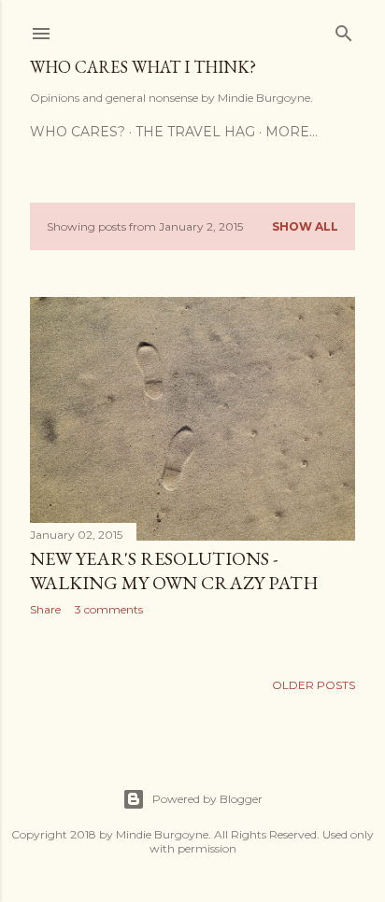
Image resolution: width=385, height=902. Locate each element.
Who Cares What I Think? (143, 67)
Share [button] (45, 609)
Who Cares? (77, 131)
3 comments (109, 609)
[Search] (344, 29)
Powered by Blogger (207, 799)
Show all (305, 226)
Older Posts (313, 685)
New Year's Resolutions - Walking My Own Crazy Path (174, 570)
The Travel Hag (195, 131)
